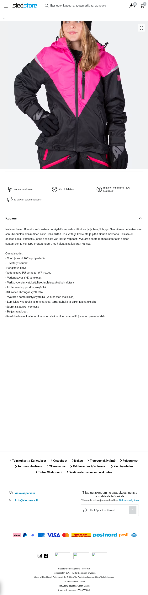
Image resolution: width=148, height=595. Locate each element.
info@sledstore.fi (26, 500)
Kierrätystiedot (123, 466)
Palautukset (130, 460)
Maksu (78, 460)
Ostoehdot (59, 460)
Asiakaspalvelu (25, 493)
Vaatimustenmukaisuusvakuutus (90, 472)
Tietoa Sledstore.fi (49, 472)
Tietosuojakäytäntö (102, 460)
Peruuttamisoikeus (29, 466)
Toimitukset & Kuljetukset (28, 460)
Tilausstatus (57, 466)
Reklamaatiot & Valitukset (89, 466)
